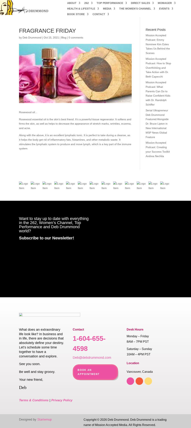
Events (164, 8)
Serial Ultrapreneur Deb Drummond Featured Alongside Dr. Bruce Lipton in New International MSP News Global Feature (157, 124)
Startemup (44, 419)
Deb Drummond (32, 37)
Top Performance (110, 3)
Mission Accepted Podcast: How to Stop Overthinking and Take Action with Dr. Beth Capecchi (158, 67)
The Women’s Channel (135, 8)
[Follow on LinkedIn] (139, 381)
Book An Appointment (89, 372)
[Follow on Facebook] (130, 381)
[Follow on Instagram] (148, 381)
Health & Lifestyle (81, 8)
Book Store (76, 14)
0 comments (76, 37)
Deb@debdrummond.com (92, 357)
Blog (63, 37)
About (71, 3)
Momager (165, 3)
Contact (99, 14)
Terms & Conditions (33, 400)
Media (107, 8)
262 (86, 3)
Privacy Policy (61, 400)
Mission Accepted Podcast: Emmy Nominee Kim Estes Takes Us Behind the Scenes (158, 44)
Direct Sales (140, 3)
